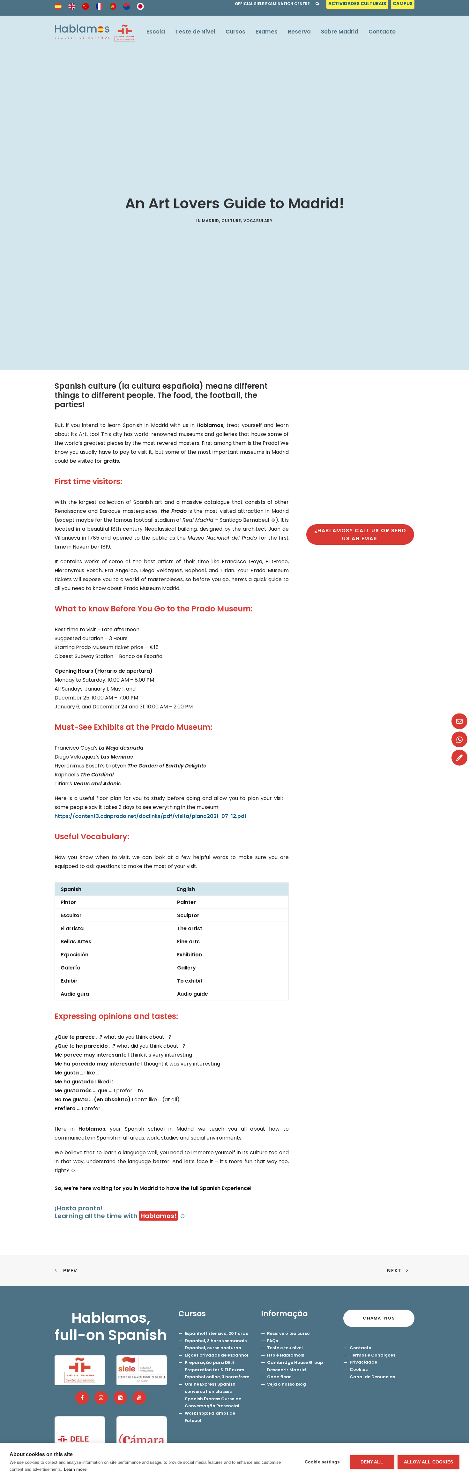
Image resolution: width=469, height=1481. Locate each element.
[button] (82, 1397)
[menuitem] (358, 5)
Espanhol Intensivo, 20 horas (216, 1333)
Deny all (372, 1462)
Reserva (299, 31)
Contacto (382, 31)
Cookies (359, 1369)
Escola (155, 31)
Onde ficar (279, 1377)
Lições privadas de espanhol (216, 1355)
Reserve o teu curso (288, 1333)
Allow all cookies (428, 1462)
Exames (267, 31)
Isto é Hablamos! (285, 1355)
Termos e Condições (372, 1355)
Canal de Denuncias (372, 1377)
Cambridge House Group (295, 1362)
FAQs (272, 1341)
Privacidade (363, 1362)
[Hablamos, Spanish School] (95, 31)
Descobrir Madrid (286, 1370)
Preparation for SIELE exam (214, 1370)
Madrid (210, 220)
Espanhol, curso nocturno (213, 1348)
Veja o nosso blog (286, 1384)
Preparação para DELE (209, 1362)
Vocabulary (258, 220)
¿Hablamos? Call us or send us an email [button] (361, 534)
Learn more (75, 1469)
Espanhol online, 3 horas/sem (217, 1377)
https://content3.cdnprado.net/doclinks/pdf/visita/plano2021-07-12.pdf (151, 816)
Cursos (235, 31)
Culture (231, 220)
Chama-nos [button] (379, 1318)
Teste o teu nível (285, 1348)
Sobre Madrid (339, 31)
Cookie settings (322, 1462)
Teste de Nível (195, 31)
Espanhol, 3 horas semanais (216, 1341)
